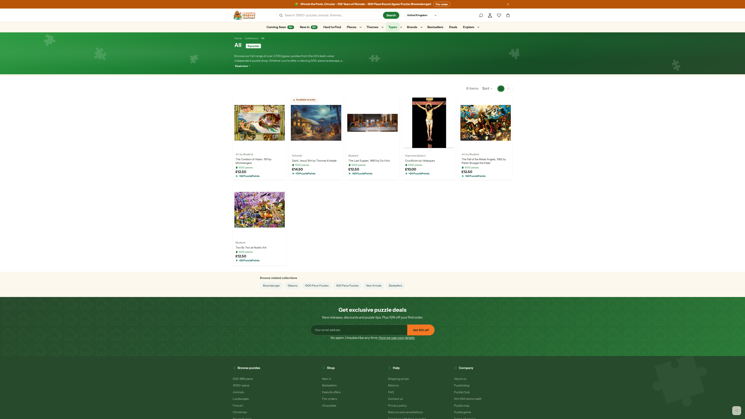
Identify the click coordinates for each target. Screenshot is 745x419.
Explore (468, 27)
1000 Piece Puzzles (316, 285)
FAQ (391, 392)
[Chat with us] (481, 15)
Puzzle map (461, 405)
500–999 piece (243, 379)
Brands (412, 27)
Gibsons (292, 285)
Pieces (351, 27)
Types (392, 27)
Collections (251, 38)
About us (460, 379)
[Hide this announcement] (508, 4)
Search (391, 15)
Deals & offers (331, 392)
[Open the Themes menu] (382, 27)
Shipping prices (398, 379)
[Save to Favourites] (238, 143)
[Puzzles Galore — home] (244, 15)
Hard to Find (332, 27)
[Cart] (508, 15)
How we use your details (397, 338)
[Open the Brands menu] (421, 27)
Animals (238, 392)
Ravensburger (271, 285)
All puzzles (329, 405)
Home (238, 38)
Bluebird (353, 155)
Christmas (240, 412)
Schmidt (297, 155)
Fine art (238, 405)
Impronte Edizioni (415, 155)
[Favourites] (499, 15)
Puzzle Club (462, 392)
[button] (487, 88)
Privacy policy (397, 405)
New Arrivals (373, 285)
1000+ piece (241, 385)
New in (326, 379)
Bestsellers (435, 27)
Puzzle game (462, 412)
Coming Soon (280, 27)
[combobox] (332, 15)
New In (308, 27)
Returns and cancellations (405, 412)
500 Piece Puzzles (347, 285)
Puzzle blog (461, 385)
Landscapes (241, 399)
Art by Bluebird (244, 154)
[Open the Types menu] (401, 27)
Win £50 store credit (468, 399)
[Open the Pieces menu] (360, 27)
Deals (453, 27)
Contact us (395, 399)
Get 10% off (421, 330)
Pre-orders (329, 399)
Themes (372, 27)
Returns (393, 385)
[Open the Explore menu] (478, 27)
